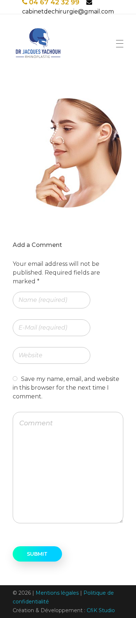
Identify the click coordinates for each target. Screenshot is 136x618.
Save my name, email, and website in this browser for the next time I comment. (66, 387)
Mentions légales (57, 593)
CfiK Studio (101, 610)
